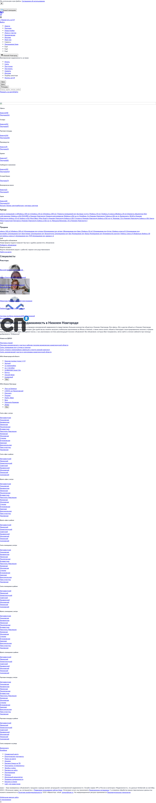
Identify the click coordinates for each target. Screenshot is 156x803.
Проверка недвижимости (14, 779)
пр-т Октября (10, 368)
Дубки (7, 404)
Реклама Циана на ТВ (12, 763)
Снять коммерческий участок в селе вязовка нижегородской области (26, 352)
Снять (7, 64)
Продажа (8, 28)
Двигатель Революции (8, 431)
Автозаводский (5, 459)
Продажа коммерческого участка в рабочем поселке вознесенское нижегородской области (34, 345)
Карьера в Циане (11, 781)
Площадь (4, 87)
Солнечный (9, 377)
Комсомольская (6, 445)
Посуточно (9, 66)
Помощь (8, 775)
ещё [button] (1, 223)
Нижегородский (6, 463)
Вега (6, 400)
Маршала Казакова (12, 402)
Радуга (7, 372)
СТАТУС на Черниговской (14, 391)
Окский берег (10, 375)
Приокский (4, 472)
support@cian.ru (67, 792)
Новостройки (10, 30)
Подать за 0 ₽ (10, 78)
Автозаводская (5, 417)
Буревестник (4, 429)
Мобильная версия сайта (9, 797)
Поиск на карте (10, 759)
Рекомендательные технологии (119, 792)
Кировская (4, 433)
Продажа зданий (6, 343)
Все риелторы (5, 287)
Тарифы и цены (10, 768)
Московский (4, 470)
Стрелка (3, 438)
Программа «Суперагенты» (14, 765)
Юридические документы (14, 756)
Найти (15, 92)
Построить (9, 68)
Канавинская (4, 422)
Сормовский (4, 475)
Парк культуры (5, 447)
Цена (3, 84)
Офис (3, 82)
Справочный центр (12, 754)
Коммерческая (10, 35)
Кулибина (3, 750)
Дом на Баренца (11, 388)
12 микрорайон (10, 365)
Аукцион (8, 761)
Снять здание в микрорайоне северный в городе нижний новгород (25, 350)
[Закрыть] (1, 3)
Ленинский (4, 461)
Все (6, 379)
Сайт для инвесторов (12, 784)
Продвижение (10, 772)
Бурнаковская (5, 440)
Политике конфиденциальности (30, 792)
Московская (4, 436)
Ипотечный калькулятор (14, 777)
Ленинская (4, 424)
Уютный (8, 363)
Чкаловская (4, 450)
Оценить (8, 71)
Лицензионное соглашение (99, 790)
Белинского (4, 748)
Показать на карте (6, 92)
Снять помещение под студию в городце (15, 347)
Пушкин (8, 395)
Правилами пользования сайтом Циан (48, 790)
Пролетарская (5, 427)
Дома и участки (10, 33)
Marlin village (9, 398)
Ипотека (8, 37)
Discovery (8, 393)
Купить (7, 62)
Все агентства (5, 318)
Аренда (7, 26)
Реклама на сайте (11, 770)
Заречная (3, 443)
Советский (4, 465)
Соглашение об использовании (33, 1)
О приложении (5, 799)
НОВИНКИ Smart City (13, 370)
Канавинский (5, 468)
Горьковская (4, 420)
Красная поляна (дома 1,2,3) (15, 361)
